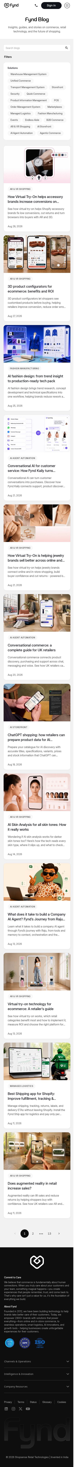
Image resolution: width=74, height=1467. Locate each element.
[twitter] (21, 1409)
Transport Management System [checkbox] (27, 87)
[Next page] (59, 1233)
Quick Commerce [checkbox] (36, 93)
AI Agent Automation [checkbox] (21, 133)
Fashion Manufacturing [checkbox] (50, 113)
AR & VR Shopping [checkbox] (20, 126)
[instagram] (13, 1409)
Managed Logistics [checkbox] (20, 113)
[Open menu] (36, 5)
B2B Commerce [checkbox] (55, 119)
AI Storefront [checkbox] (44, 126)
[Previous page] (15, 1233)
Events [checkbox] (14, 119)
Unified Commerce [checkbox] (20, 80)
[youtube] (28, 1409)
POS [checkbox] (56, 100)
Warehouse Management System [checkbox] (28, 74)
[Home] (11, 5)
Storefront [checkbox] (57, 87)
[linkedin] (6, 1409)
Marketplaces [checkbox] (54, 106)
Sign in (51, 5)
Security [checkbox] (14, 93)
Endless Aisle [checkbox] (32, 119)
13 (49, 1233)
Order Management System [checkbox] (25, 106)
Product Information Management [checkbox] (28, 100)
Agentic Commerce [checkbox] (50, 133)
